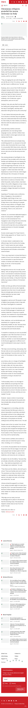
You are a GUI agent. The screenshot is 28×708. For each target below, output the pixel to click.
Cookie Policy (21, 703)
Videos (16, 656)
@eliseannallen (10, 512)
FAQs (16, 658)
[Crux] (3, 2)
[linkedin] (14, 2)
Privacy (16, 703)
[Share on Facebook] (16, 21)
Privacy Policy (18, 686)
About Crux (4, 653)
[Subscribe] (26, 2)
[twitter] (16, 2)
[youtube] (19, 2)
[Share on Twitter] (21, 21)
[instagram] (21, 2)
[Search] (23, 5)
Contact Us (17, 653)
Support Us (4, 658)
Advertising (4, 656)
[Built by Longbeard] (25, 706)
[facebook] (12, 2)
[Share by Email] (24, 21)
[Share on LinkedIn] (19, 21)
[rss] (24, 2)
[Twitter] (15, 16)
